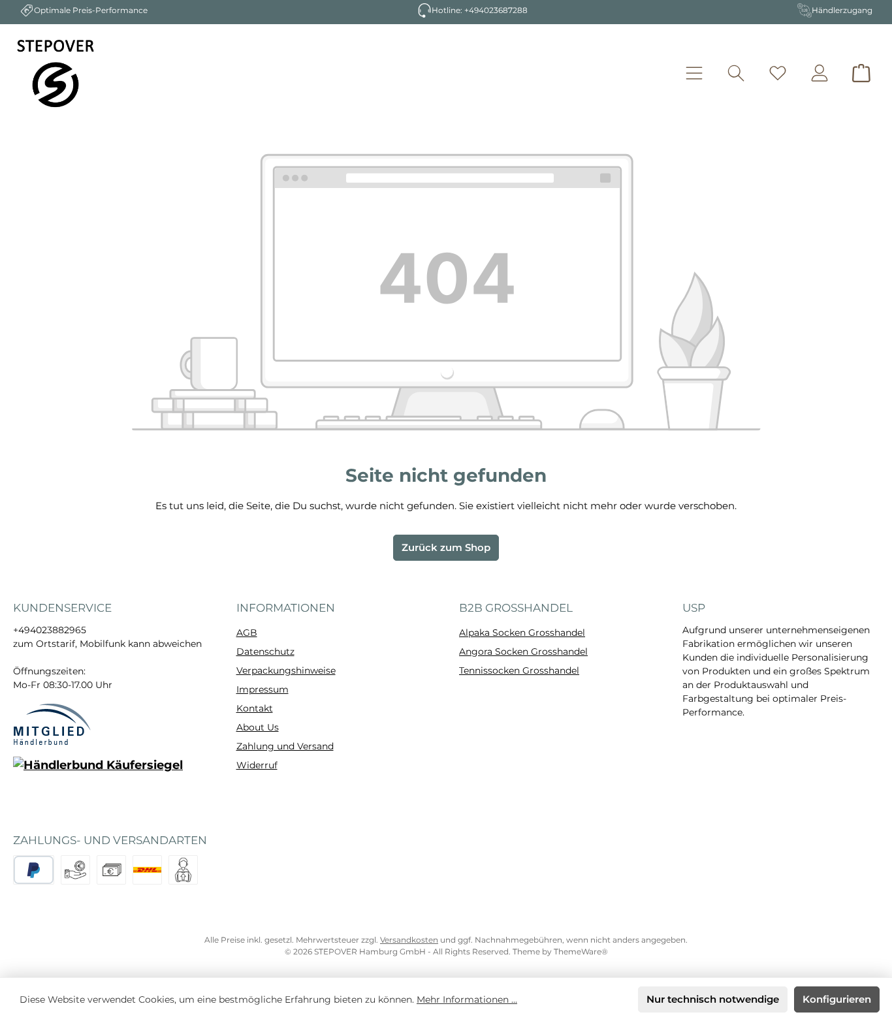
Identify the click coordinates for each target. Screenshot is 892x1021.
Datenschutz (265, 651)
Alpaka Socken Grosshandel (522, 632)
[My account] (819, 73)
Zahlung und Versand (285, 746)
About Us (257, 727)
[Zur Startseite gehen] (55, 73)
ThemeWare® (581, 951)
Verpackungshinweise (286, 670)
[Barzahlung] (111, 870)
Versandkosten (409, 940)
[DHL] (147, 870)
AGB (246, 632)
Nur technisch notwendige (712, 999)
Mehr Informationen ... (467, 999)
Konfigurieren (837, 999)
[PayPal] (33, 870)
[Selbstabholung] (183, 870)
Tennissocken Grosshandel (519, 670)
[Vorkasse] (75, 870)
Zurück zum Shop (446, 547)
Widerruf (257, 765)
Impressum (262, 689)
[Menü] (694, 73)
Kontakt (254, 708)
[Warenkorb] (861, 73)
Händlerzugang (842, 10)
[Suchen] (736, 73)
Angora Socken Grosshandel (523, 651)
